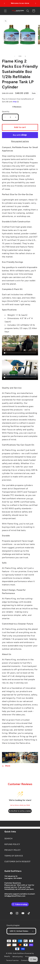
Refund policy (18, 956)
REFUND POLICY (12, 844)
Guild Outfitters (18, 953)
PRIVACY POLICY (12, 850)
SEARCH (8, 838)
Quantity (5, 111)
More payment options (20, 141)
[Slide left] (14, 56)
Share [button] (7, 766)
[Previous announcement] (4, 3)
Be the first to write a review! (20, 811)
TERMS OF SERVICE (13, 856)
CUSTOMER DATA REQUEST (17, 861)
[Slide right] (25, 56)
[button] (5, 11)
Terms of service (12, 960)
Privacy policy (30, 956)
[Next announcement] (35, 3)
